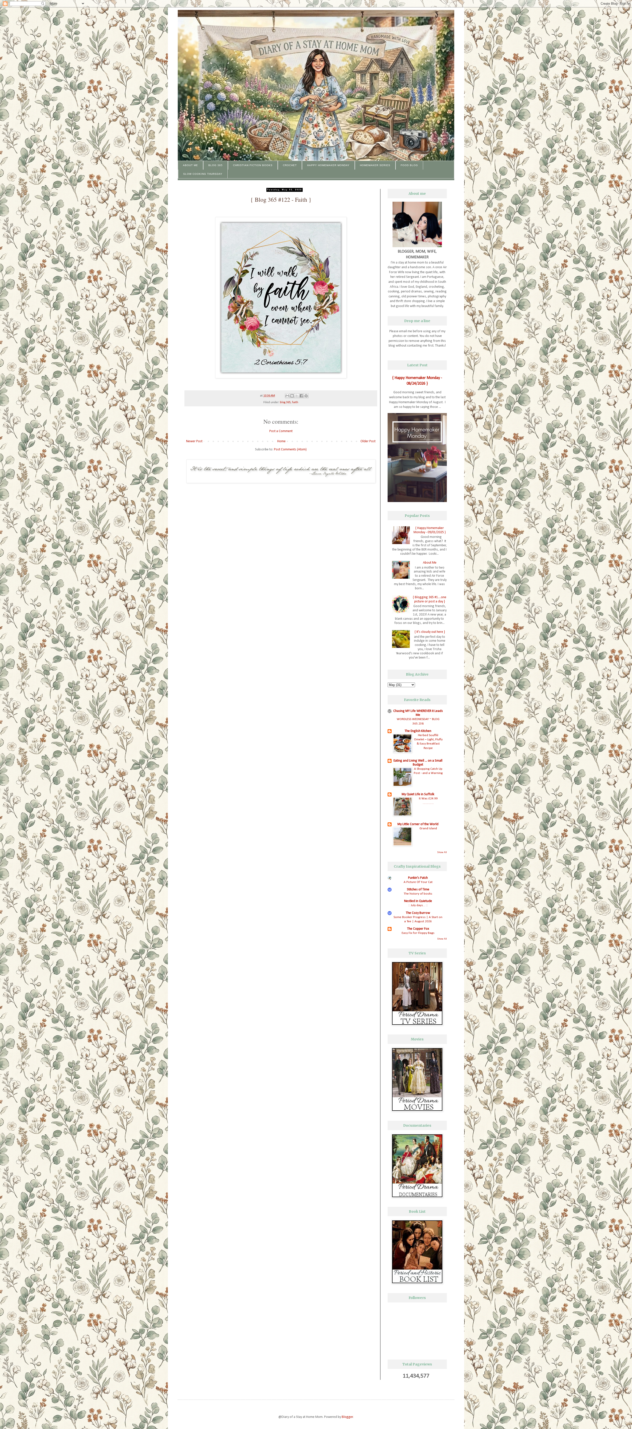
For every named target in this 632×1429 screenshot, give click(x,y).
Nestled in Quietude (418, 901)
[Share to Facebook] (301, 395)
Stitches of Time (418, 889)
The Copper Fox (418, 929)
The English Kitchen (418, 731)
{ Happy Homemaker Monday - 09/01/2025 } (430, 530)
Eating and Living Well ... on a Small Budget (418, 763)
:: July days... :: (418, 905)
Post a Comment (281, 431)
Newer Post (194, 441)
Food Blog (409, 165)
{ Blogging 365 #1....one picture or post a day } (429, 599)
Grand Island (428, 828)
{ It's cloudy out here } (430, 632)
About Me (190, 165)
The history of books (418, 893)
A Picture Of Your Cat (418, 882)
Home (281, 441)
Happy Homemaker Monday (328, 165)
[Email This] (287, 395)
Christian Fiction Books (253, 165)
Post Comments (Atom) (290, 449)
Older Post (367, 441)
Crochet (290, 165)
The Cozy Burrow (418, 913)
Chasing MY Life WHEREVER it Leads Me (418, 713)
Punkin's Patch (418, 878)
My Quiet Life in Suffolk (418, 794)
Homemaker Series (375, 165)
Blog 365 (215, 165)
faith (295, 402)
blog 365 (285, 402)
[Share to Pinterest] (306, 395)
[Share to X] (296, 395)
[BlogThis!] (292, 395)
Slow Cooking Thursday (202, 174)
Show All (442, 852)
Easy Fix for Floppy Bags (418, 933)
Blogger (347, 1417)
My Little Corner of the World (417, 824)
